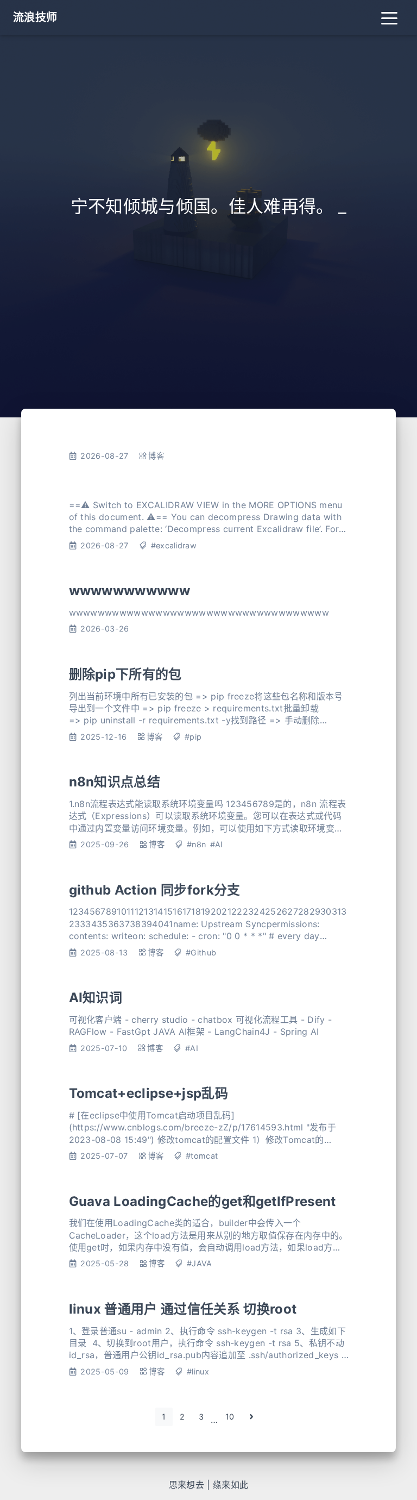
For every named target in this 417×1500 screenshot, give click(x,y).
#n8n (196, 844)
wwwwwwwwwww (130, 590)
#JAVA (199, 1263)
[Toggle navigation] (389, 17)
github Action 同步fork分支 (155, 890)
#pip (193, 736)
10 (230, 1416)
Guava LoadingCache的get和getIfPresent (202, 1201)
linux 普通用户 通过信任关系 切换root (183, 1309)
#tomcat (202, 1155)
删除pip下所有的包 (125, 674)
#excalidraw (174, 545)
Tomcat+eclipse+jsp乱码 (148, 1093)
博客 (156, 455)
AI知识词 (96, 997)
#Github (201, 952)
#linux (198, 1371)
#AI (216, 844)
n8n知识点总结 (115, 782)
